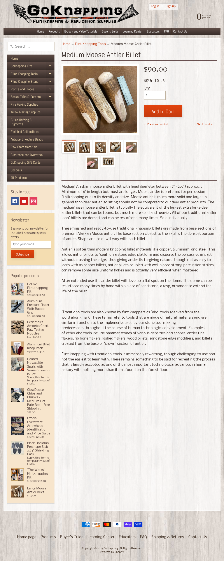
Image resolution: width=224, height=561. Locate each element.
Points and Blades (32, 90)
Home (40, 31)
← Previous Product (156, 124)
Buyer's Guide (110, 31)
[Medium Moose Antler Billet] (69, 146)
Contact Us (180, 31)
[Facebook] (15, 201)
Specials (16, 170)
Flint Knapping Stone (32, 82)
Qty (147, 88)
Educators (153, 31)
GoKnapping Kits (32, 67)
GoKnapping (111, 548)
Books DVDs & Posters (32, 97)
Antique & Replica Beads (27, 139)
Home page (26, 537)
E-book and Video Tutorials (80, 31)
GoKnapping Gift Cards (25, 162)
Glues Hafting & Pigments (21, 122)
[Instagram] (33, 201)
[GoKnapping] (76, 13)
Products (54, 31)
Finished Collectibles (24, 131)
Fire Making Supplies (24, 104)
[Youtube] (24, 201)
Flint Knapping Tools (32, 75)
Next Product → (207, 124)
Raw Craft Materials (24, 147)
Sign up (171, 6)
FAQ (166, 31)
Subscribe (22, 254)
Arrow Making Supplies (25, 112)
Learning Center (132, 31)
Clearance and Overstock (27, 155)
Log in (155, 6)
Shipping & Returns (167, 537)
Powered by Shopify (112, 552)
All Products (19, 177)
